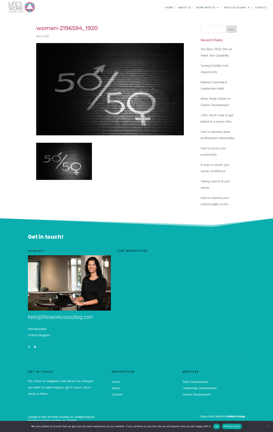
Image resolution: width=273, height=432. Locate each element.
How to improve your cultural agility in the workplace (215, 201)
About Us (184, 7)
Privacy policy (232, 426)
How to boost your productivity (213, 151)
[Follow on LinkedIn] (35, 347)
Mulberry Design (236, 416)
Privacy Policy (207, 416)
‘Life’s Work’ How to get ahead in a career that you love (217, 118)
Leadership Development (200, 387)
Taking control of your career (215, 184)
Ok (216, 426)
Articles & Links (235, 7)
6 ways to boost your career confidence (215, 167)
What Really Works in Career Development (215, 101)
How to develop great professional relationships (218, 134)
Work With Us (205, 7)
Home (169, 7)
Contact (261, 7)
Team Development (196, 381)
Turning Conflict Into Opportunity (215, 68)
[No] (268, 426)
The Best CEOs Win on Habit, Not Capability (216, 52)
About (116, 387)
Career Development (197, 394)
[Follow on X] (29, 347)
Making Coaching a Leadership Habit (214, 85)
